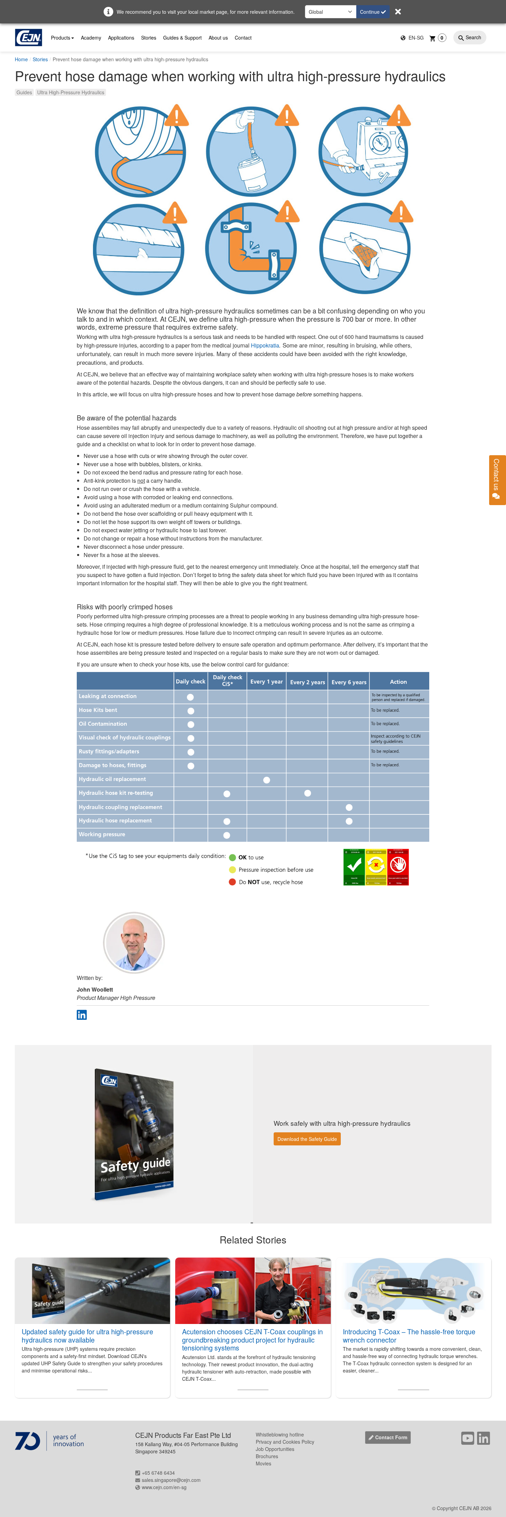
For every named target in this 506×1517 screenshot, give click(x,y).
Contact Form (391, 1437)
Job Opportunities (275, 1448)
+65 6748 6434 (158, 1472)
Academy (91, 37)
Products (60, 37)
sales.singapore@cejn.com (171, 1479)
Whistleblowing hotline (280, 1434)
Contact (243, 37)
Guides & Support (182, 37)
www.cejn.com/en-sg (164, 1487)
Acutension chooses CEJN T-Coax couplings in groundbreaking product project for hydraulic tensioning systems (252, 1339)
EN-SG (415, 37)
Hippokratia (265, 345)
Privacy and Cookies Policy (285, 1441)
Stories (148, 37)
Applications (121, 37)
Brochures (267, 1456)
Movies (263, 1463)
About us (218, 37)
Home (21, 59)
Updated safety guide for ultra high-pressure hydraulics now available (87, 1335)
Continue (370, 11)
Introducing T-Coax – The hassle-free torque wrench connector (409, 1335)
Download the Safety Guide (307, 1138)
